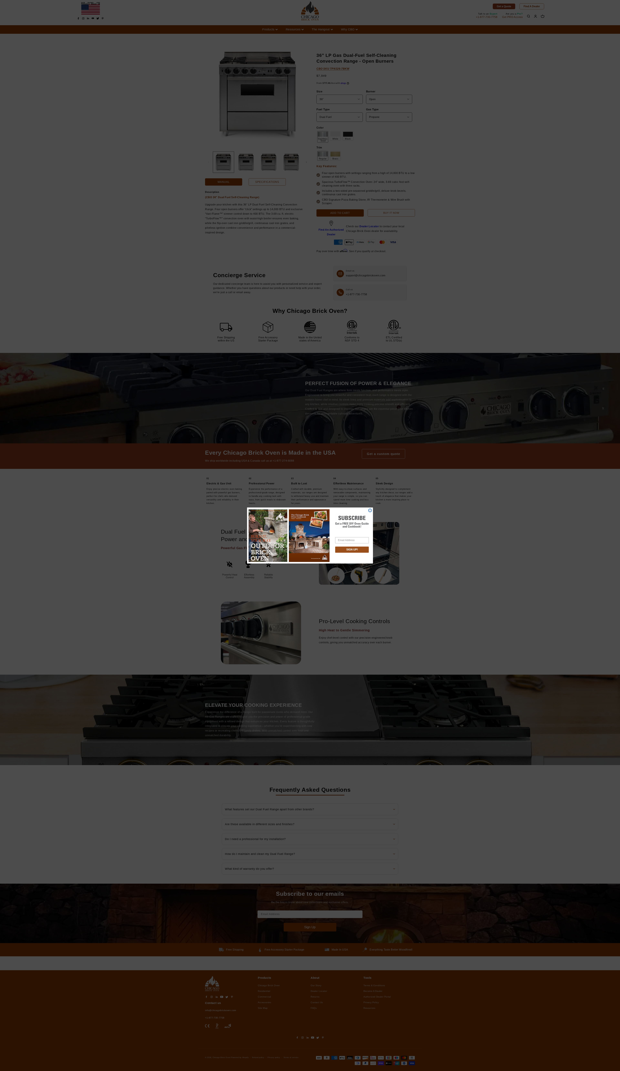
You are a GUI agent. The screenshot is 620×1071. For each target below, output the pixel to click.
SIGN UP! (352, 549)
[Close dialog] (370, 510)
